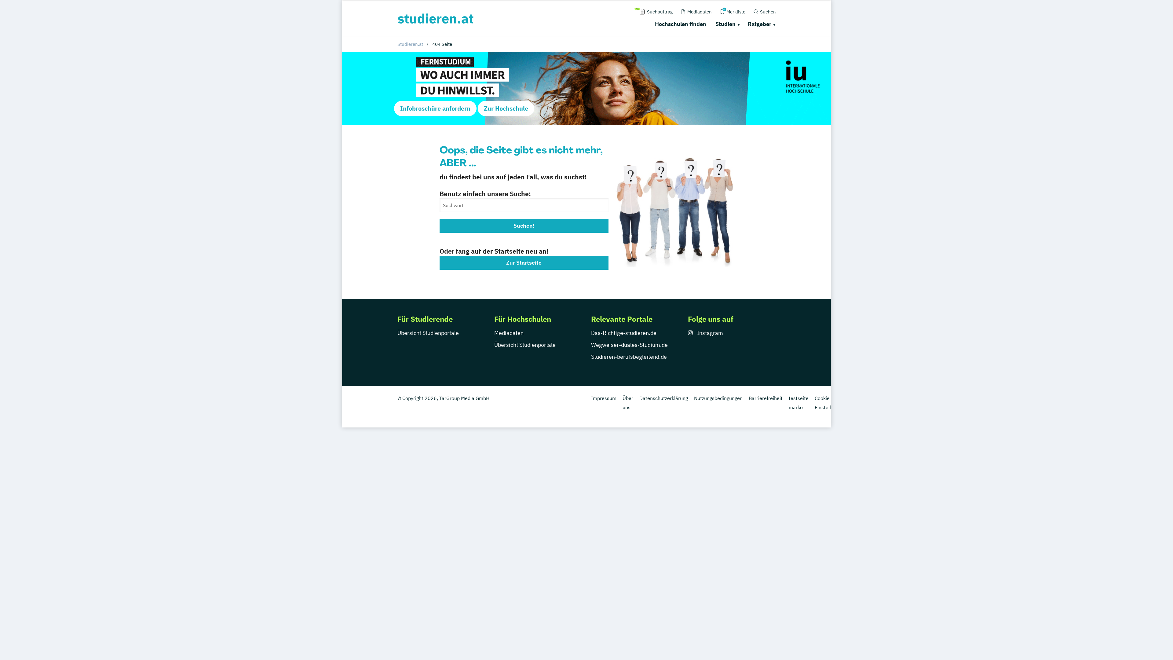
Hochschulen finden (680, 24)
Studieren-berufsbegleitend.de (629, 356)
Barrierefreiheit (766, 398)
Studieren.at (410, 44)
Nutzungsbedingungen (718, 398)
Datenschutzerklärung (663, 398)
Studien (725, 24)
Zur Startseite (524, 262)
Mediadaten (509, 332)
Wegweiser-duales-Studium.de (629, 344)
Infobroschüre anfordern (435, 108)
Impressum (603, 398)
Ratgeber (759, 24)
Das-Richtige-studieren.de (623, 332)
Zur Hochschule (506, 108)
